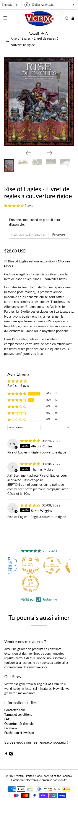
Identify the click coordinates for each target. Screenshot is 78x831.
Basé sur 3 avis (18, 385)
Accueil (34, 33)
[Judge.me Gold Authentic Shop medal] (28, 565)
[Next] (49, 152)
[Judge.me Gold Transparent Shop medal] (50, 565)
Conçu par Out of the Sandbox (53, 776)
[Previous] (28, 152)
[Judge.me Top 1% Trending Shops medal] (28, 583)
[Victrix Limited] (39, 18)
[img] (30, 441)
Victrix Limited (25, 776)
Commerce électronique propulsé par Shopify (39, 780)
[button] (14, 205)
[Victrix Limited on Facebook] (6, 754)
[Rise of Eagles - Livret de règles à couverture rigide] (39, 101)
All (47, 33)
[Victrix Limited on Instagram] (11, 754)
